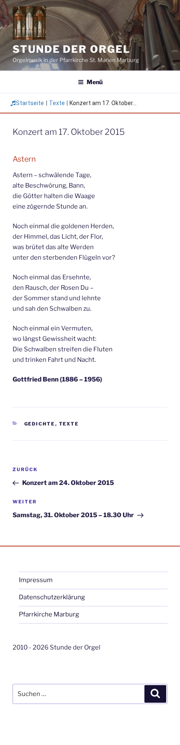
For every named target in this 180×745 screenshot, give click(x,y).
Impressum (36, 580)
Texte (57, 103)
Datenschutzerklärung (52, 597)
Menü (95, 81)
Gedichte (39, 424)
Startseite (30, 103)
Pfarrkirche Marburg (49, 614)
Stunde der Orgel (71, 49)
